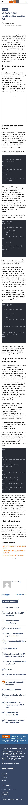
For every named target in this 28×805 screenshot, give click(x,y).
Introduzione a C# (12, 608)
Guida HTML (15, 736)
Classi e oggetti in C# (21, 594)
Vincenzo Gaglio (10, 23)
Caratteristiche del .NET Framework (13, 555)
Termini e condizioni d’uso (8, 790)
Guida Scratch (9, 741)
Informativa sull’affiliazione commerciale (12, 799)
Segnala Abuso (5, 797)
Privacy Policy (5, 792)
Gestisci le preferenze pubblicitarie (10, 763)
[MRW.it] (14, 1)
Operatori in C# (11, 649)
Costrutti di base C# (13, 628)
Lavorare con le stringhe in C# (6, 595)
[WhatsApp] (10, 29)
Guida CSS (23, 736)
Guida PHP (19, 738)
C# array (8, 669)
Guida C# (5, 9)
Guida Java (23, 740)
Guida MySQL (5, 740)
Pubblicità (4, 778)
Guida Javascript (10, 738)
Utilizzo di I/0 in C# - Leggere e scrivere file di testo (14, 705)
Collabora (4, 775)
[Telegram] (13, 29)
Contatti (4, 780)
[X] (3, 29)
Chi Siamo (4, 773)
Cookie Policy (5, 794)
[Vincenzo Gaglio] (3, 23)
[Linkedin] (6, 29)
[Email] (17, 29)
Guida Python (14, 740)
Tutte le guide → (18, 741)
